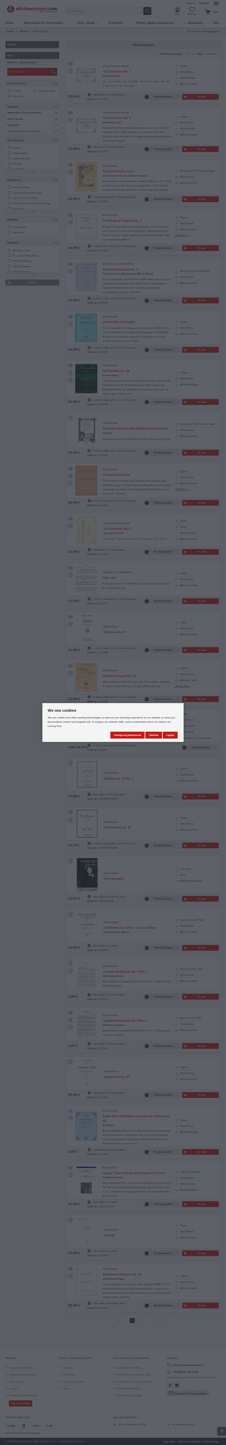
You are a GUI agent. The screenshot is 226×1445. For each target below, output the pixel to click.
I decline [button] (154, 735)
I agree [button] (170, 735)
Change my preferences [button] (127, 735)
